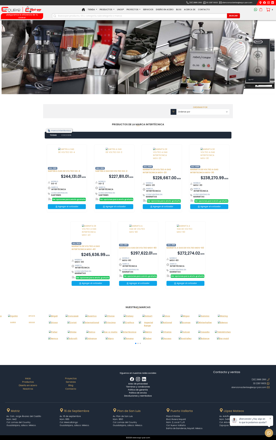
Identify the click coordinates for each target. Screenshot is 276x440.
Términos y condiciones (138, 386)
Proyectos (71, 378)
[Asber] (147, 338)
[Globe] (72, 332)
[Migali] (53, 316)
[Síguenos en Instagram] (268, 2)
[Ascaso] (166, 338)
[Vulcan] (185, 332)
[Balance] (203, 338)
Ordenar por (200, 107)
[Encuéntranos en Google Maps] (260, 2)
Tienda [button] (91, 9)
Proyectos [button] (132, 9)
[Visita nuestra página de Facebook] (264, 2)
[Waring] (222, 316)
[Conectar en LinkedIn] (144, 379)
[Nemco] (53, 338)
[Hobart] (147, 316)
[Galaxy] (128, 316)
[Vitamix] (166, 332)
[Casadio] (203, 332)
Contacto (204, 9)
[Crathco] (128, 324)
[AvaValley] (185, 338)
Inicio (28, 378)
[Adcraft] (72, 338)
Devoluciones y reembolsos (138, 395)
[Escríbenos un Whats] (256, 9)
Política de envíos (138, 392)
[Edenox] (222, 324)
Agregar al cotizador (67, 206)
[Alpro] (109, 338)
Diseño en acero (165, 9)
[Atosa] (53, 324)
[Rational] (166, 324)
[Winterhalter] (203, 324)
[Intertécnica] (128, 332)
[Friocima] (109, 324)
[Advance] (90, 338)
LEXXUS (32, 322)
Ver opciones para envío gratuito (69, 199)
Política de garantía (138, 389)
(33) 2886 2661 (195, 2)
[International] (90, 324)
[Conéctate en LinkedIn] (272, 2)
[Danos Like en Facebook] (132, 379)
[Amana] (128, 338)
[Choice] (109, 316)
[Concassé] (72, 316)
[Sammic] (203, 316)
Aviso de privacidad (138, 383)
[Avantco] (90, 316)
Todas (53, 135)
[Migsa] (185, 316)
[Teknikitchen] (222, 332)
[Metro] (147, 332)
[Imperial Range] (147, 324)
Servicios (148, 9)
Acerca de (189, 9)
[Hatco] (90, 332)
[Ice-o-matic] (109, 332)
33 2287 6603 (212, 2)
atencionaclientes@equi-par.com (237, 2)
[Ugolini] (12, 316)
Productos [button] (106, 9)
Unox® (120, 9)
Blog (178, 9)
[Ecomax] (185, 324)
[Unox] (166, 316)
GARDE (13, 322)
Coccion (66, 135)
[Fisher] (53, 332)
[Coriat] (72, 324)
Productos (28, 382)
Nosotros (28, 388)
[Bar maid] (222, 338)
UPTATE (31, 316)
